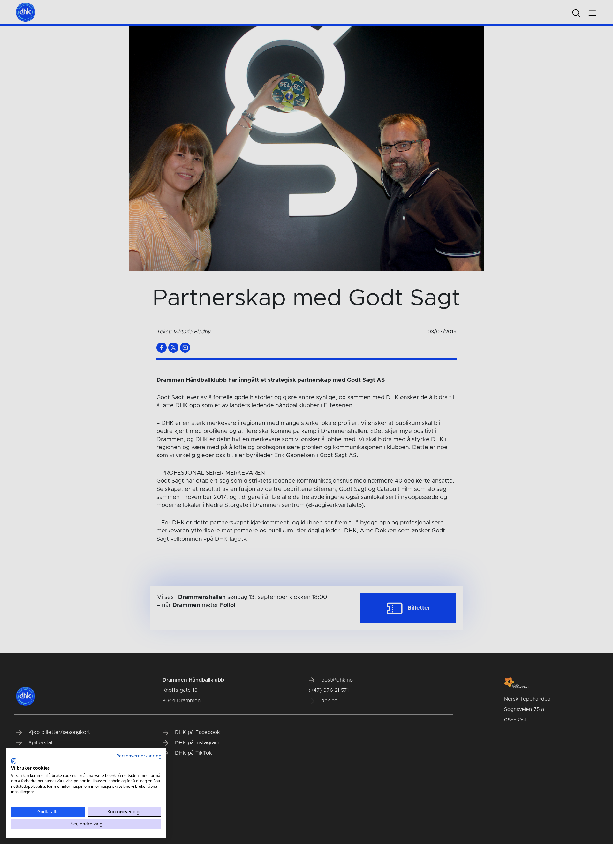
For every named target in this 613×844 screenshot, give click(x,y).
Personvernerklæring (139, 756)
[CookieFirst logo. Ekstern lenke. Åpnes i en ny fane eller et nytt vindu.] (13, 761)
